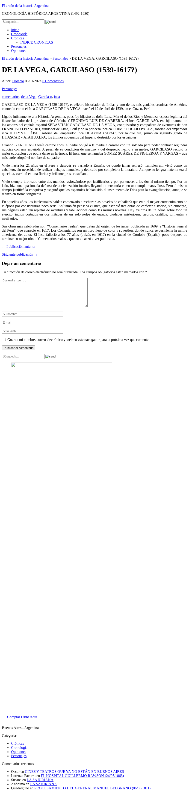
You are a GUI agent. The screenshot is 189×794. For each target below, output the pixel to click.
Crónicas (17, 38)
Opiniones (18, 51)
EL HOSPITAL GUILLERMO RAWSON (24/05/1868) (82, 776)
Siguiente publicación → (20, 254)
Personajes (19, 46)
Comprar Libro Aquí (22, 717)
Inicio (15, 30)
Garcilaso (45, 97)
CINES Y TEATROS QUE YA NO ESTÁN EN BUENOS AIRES (74, 771)
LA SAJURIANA (40, 780)
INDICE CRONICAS (36, 42)
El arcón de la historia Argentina (25, 6)
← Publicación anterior (18, 246)
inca (57, 97)
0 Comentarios (53, 81)
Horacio (18, 81)
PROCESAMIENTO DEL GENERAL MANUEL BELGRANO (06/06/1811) (92, 788)
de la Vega (28, 97)
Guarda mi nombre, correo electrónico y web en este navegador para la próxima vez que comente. (78, 340)
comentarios (10, 97)
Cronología (19, 34)
